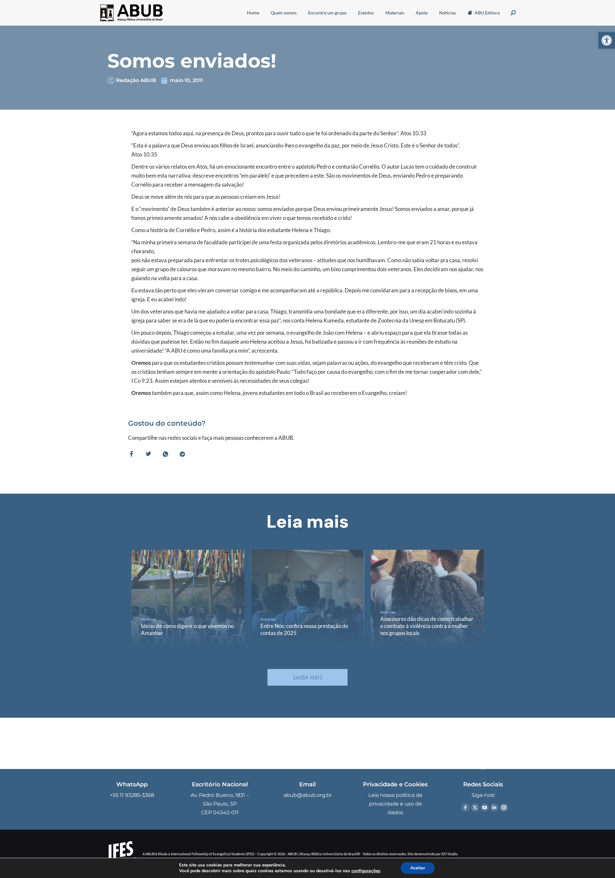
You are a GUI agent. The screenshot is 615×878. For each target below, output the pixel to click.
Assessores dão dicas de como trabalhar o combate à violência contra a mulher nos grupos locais (426, 625)
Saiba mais (307, 677)
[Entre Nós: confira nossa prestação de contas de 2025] (307, 598)
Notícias (148, 619)
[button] (606, 40)
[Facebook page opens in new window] (465, 807)
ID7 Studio (449, 854)
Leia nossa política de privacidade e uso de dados (395, 803)
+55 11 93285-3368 (132, 795)
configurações (365, 871)
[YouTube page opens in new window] (484, 807)
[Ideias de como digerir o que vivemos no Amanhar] (187, 598)
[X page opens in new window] (475, 807)
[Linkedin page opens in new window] (494, 807)
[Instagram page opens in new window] (504, 807)
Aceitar (417, 868)
